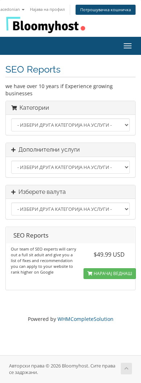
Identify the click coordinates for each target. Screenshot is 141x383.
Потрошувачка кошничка (105, 9)
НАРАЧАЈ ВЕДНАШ (112, 273)
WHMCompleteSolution (85, 318)
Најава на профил (47, 9)
